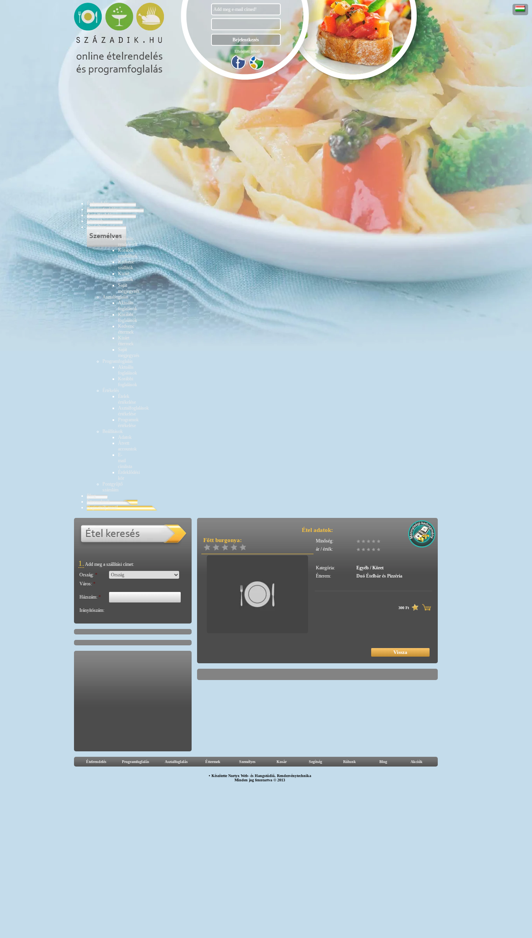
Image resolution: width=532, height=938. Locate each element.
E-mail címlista (125, 460)
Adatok (125, 437)
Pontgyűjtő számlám (112, 487)
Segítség (315, 762)
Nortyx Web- (238, 776)
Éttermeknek (98, 501)
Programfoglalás (102, 209)
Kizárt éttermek (126, 340)
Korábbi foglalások (127, 317)
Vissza (400, 652)
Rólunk (349, 762)
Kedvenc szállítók (126, 264)
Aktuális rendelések (127, 241)
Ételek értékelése (127, 399)
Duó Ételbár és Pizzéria (379, 576)
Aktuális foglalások (127, 305)
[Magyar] (520, 11)
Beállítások (112, 431)
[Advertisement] (261, 141)
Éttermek (95, 221)
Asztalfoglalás (100, 215)
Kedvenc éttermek (126, 329)
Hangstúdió (265, 776)
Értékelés (110, 390)
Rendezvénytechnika (294, 776)
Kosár (282, 762)
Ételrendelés (98, 203)
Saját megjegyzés (128, 288)
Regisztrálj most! (102, 507)
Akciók (416, 762)
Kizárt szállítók (125, 276)
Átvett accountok (127, 446)
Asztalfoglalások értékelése (133, 411)
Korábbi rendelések (127, 253)
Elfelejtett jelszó (247, 51)
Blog (91, 495)
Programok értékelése (128, 422)
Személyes (96, 227)
